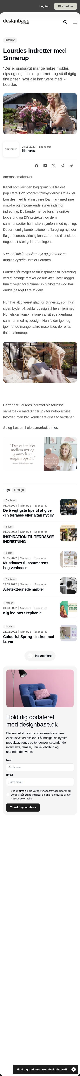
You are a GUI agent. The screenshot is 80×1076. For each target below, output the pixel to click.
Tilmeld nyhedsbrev (23, 807)
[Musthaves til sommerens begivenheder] (40, 560)
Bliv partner (65, 6)
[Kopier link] (71, 165)
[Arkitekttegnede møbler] (40, 585)
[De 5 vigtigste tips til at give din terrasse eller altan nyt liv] (40, 508)
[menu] (75, 22)
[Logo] (16, 22)
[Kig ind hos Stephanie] (40, 609)
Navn (9, 760)
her (54, 428)
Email (9, 774)
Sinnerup (28, 150)
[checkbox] (7, 794)
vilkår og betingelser (29, 794)
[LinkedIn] (45, 165)
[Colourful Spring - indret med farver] (40, 634)
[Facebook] (36, 165)
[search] (65, 22)
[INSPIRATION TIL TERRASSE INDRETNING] (40, 534)
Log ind (44, 6)
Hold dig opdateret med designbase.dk (42, 1069)
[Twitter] (53, 165)
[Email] (62, 165)
